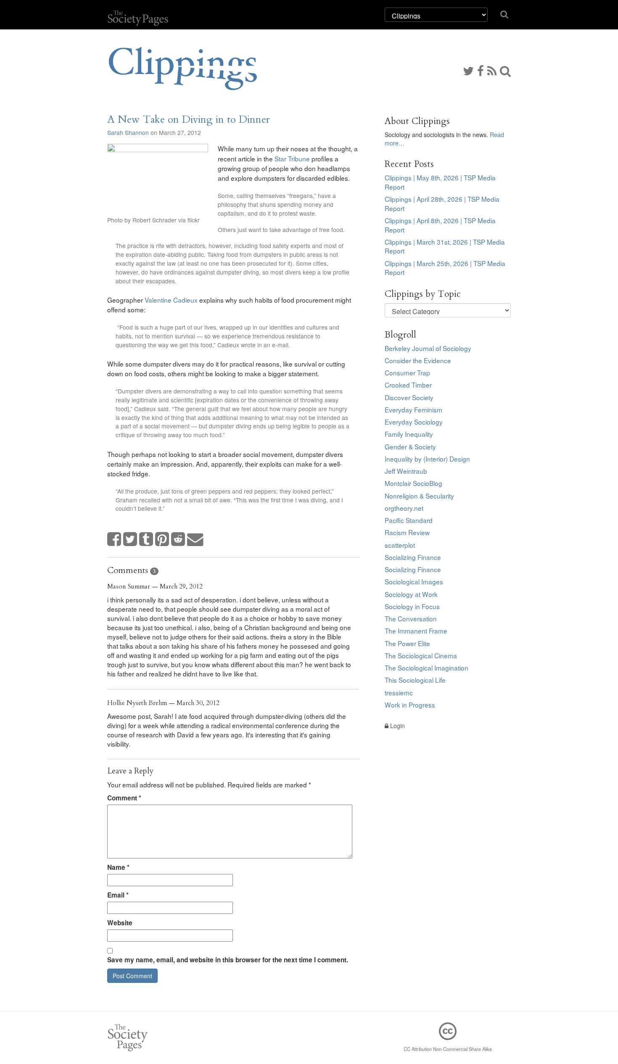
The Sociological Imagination (426, 667)
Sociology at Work (411, 594)
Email (118, 895)
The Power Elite (407, 643)
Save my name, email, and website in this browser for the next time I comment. (227, 959)
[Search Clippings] (505, 70)
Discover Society (409, 397)
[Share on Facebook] (114, 539)
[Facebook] (480, 70)
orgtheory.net (404, 507)
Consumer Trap (407, 372)
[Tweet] (130, 539)
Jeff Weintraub (406, 470)
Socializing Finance (413, 557)
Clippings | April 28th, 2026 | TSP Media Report (442, 203)
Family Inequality (409, 433)
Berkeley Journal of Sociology (428, 348)
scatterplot (400, 544)
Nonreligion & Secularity (419, 495)
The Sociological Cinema (421, 655)
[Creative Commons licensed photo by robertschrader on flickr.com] (157, 177)
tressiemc (399, 692)
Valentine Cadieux (171, 299)
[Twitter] (468, 70)
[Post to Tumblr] (146, 539)
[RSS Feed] (492, 70)
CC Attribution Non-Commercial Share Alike (448, 1049)
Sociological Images (414, 581)
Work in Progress (410, 704)
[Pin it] (162, 539)
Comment (124, 798)
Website (119, 922)
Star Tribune (292, 158)
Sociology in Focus (412, 606)
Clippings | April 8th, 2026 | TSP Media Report (440, 225)
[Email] (195, 539)
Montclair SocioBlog (413, 483)
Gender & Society (410, 446)
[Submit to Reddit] (178, 539)
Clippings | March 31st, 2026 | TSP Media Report (445, 246)
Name (118, 867)
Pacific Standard (409, 520)
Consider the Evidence (418, 360)
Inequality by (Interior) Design (427, 458)
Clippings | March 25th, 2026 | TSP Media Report (445, 268)
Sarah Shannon (128, 132)
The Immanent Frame (416, 630)
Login (396, 725)
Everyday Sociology (414, 421)
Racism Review (407, 532)
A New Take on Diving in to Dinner (188, 120)
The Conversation (411, 618)
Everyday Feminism (413, 409)
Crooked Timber (408, 384)
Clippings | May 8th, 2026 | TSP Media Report (440, 182)
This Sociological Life (415, 679)
